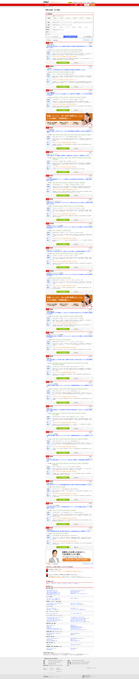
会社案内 (51, 668)
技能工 (72, 639)
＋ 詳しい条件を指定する (88, 36)
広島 (79, 662)
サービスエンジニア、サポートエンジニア (53, 629)
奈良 (57, 662)
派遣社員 (74, 27)
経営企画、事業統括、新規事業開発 (52, 592)
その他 (86, 27)
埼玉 (55, 660)
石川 (77, 660)
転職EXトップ (45, 6)
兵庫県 (75, 18)
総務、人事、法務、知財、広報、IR (52, 593)
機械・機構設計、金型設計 (74, 626)
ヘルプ (51, 670)
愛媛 (86, 662)
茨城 (57, 660)
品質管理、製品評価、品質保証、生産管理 (53, 628)
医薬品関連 (48, 634)
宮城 (55, 665)
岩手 (53, 665)
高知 (88, 662)
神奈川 (51, 660)
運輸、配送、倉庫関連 (74, 640)
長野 (83, 660)
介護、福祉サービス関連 (74, 644)
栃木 (59, 660)
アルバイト (68, 27)
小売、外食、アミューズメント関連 (52, 598)
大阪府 (68, 18)
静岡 (53, 663)
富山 (75, 660)
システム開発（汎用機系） (51, 618)
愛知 (49, 663)
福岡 (73, 663)
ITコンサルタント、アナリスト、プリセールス (53, 617)
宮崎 (83, 663)
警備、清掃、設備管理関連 (51, 640)
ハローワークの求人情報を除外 (53, 36)
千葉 (53, 660)
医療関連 (48, 644)
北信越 (68, 660)
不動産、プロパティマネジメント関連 (76, 604)
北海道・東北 (45, 665)
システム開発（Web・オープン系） (76, 617)
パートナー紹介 (52, 669)
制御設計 (48, 626)
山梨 (81, 660)
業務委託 (80, 27)
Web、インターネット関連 (51, 613)
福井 (79, 660)
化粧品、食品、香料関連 (74, 633)
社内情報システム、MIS (50, 621)
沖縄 (87, 663)
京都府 (62, 18)
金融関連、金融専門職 (50, 604)
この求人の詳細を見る (63, 62)
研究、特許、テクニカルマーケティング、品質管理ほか (79, 621)
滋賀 (55, 662)
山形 (59, 665)
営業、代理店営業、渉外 (50, 590)
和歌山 (59, 662)
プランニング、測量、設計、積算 (52, 638)
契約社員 (61, 27)
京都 (53, 662)
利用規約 (57, 668)
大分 (81, 663)
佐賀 (75, 663)
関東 (44, 660)
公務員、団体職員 (73, 648)
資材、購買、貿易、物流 (74, 591)
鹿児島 (85, 663)
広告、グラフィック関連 (50, 608)
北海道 (49, 665)
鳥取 (73, 662)
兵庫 (51, 662)
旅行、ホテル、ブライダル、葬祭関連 (52, 599)
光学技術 (48, 627)
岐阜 (51, 663)
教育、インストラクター (50, 648)
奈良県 (82, 18)
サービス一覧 (57, 676)
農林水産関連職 (49, 649)
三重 (55, 663)
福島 (61, 665)
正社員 (55, 27)
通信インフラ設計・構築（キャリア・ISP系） (53, 620)
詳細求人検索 (45, 669)
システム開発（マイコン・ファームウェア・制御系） (78, 618)
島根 (75, 662)
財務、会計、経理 (73, 592)
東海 (44, 663)
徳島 (83, 662)
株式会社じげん (51, 676)
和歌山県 (88, 18)
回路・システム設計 (50, 625)
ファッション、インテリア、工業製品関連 (77, 609)
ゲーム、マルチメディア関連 (75, 613)
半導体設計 (72, 625)
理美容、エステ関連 (73, 598)
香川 (84, 662)
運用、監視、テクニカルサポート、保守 (76, 620)
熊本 (79, 663)
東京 (49, 660)
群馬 (61, 660)
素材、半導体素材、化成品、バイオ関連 (52, 633)
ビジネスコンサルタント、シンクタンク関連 (53, 603)
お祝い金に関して (58, 671)
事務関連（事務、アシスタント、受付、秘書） (77, 593)
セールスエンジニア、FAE (74, 628)
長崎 (77, 663)
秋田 (57, 665)
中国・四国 (69, 662)
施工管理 (48, 639)
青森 (51, 665)
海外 (68, 665)
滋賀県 (55, 18)
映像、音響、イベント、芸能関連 (52, 609)
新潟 (73, 660)
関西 (44, 662)
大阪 (49, 662)
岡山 (77, 662)
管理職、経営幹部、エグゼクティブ (52, 594)
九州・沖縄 (69, 663)
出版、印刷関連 (73, 608)
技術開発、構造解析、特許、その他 (76, 638)
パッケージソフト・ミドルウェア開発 (52, 619)
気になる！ (77, 62)
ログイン (86, 4)
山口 (81, 662)
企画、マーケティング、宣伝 (51, 591)
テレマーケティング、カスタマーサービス (77, 590)
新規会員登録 (93, 4)
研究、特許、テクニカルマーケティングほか (77, 629)
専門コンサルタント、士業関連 (75, 603)
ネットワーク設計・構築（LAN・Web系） (77, 619)
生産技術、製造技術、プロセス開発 (76, 627)
